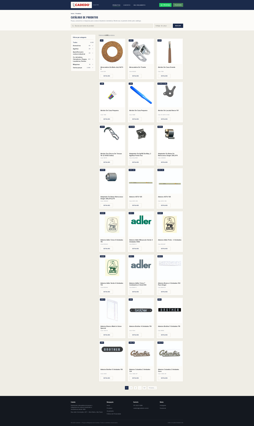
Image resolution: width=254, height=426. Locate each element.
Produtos (116, 5)
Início (72, 13)
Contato (126, 5)
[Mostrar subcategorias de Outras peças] (93, 68)
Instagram (163, 405)
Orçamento (178, 5)
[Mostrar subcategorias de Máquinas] (93, 64)
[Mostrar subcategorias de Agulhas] (93, 49)
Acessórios (81, 45)
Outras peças (81, 67)
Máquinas (81, 64)
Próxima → (152, 388)
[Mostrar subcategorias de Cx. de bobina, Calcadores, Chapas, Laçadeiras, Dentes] (93, 59)
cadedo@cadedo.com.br (141, 408)
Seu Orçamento (139, 5)
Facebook (163, 408)
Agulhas (81, 49)
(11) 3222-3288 (137, 405)
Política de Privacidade (114, 414)
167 (144, 388)
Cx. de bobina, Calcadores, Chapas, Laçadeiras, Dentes (81, 59)
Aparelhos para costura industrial (81, 53)
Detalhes (106, 76)
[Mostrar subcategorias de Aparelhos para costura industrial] (93, 53)
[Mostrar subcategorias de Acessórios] (93, 46)
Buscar (178, 25)
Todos (83, 42)
